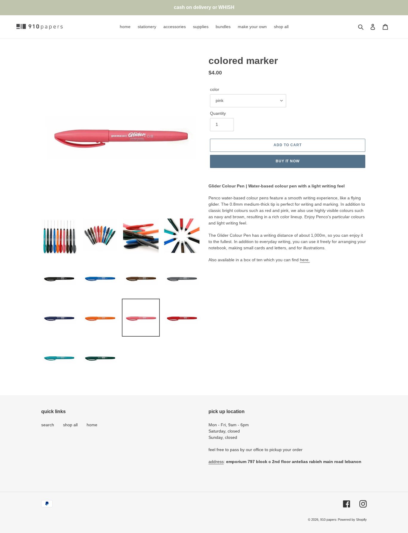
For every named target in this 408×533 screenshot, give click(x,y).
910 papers (328, 519)
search (47, 424)
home (92, 424)
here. (305, 259)
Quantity (218, 113)
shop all (70, 424)
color (214, 89)
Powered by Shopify (352, 519)
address (216, 461)
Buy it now (288, 161)
